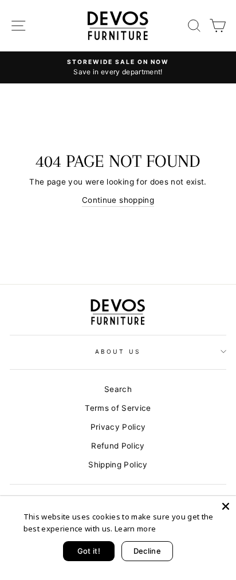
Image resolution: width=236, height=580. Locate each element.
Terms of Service (118, 408)
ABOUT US (117, 351)
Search (118, 389)
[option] (118, 67)
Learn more (135, 528)
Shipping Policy (117, 464)
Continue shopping (118, 200)
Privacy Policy (118, 426)
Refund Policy (117, 445)
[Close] (225, 506)
